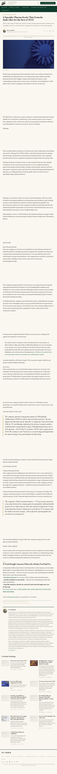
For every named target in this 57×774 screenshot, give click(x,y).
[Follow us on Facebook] (2, 762)
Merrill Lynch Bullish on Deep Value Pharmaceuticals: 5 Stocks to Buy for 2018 (18, 697)
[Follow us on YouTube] (9, 762)
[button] (38, 3)
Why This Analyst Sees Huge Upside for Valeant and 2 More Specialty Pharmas (18, 718)
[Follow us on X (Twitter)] (4, 762)
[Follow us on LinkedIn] (7, 762)
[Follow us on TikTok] (14, 762)
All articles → (12, 650)
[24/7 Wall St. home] (3, 3)
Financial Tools (20, 756)
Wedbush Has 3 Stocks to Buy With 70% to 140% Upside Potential (46, 662)
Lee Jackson (11, 30)
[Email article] (50, 31)
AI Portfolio (5, 10)
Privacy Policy (42, 756)
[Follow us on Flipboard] (17, 762)
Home (2, 756)
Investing (4, 7)
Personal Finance (14, 7)
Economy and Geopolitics (38, 7)
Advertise (3, 759)
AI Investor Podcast (48, 3)
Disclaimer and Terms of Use (31, 756)
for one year (14, 577)
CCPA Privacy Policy (51, 756)
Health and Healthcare (9, 14)
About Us (7, 756)
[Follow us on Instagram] (12, 762)
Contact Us (13, 756)
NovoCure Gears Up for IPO (18, 661)
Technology (25, 7)
